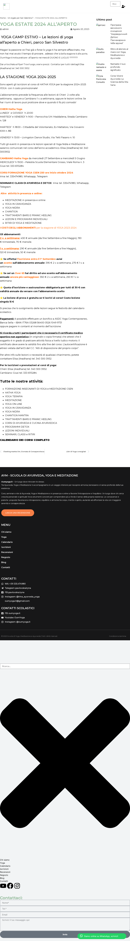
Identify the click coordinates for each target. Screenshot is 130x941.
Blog (3, 562)
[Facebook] (10, 886)
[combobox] (65, 666)
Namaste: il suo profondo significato (118, 67)
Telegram (42, 176)
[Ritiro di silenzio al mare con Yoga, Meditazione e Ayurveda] (102, 52)
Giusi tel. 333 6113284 (12, 166)
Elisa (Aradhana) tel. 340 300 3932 (32, 358)
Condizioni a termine (117, 636)
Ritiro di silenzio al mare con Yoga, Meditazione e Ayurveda (119, 53)
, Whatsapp (29, 176)
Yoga (3, 537)
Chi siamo (6, 532)
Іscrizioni (6, 547)
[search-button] (115, 9)
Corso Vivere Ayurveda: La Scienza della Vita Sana (119, 80)
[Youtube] (3, 886)
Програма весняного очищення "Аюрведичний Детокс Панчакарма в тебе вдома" (118, 34)
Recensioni (7, 552)
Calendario (7, 542)
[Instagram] (17, 886)
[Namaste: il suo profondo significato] (102, 67)
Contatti (5, 567)
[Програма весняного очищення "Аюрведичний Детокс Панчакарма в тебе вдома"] (102, 28)
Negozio (5, 557)
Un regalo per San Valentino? (20, 18)
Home (3, 18)
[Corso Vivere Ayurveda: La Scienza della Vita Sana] (102, 79)
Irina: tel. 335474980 (11, 176)
